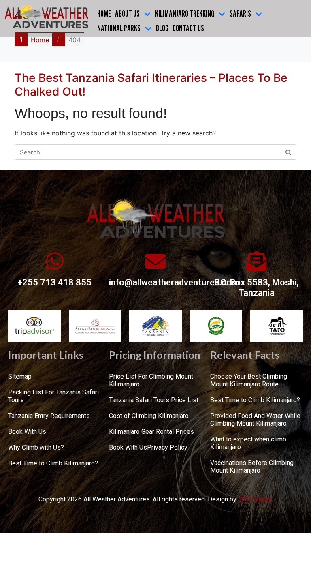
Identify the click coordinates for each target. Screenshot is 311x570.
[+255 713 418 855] (55, 261)
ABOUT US (127, 13)
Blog (162, 28)
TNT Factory (255, 499)
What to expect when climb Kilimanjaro (248, 443)
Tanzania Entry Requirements (49, 416)
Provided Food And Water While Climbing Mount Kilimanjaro (255, 419)
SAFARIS (240, 13)
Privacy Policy (167, 447)
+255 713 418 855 (54, 282)
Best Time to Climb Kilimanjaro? (53, 463)
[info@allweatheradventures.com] (155, 261)
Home (104, 13)
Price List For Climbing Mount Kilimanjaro (151, 380)
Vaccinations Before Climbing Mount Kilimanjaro (252, 466)
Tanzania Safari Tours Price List (153, 400)
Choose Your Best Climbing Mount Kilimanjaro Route (248, 380)
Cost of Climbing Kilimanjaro (149, 416)
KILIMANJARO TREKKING (184, 13)
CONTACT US (188, 28)
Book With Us (27, 431)
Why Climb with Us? (36, 447)
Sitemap (20, 376)
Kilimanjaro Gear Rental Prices (151, 431)
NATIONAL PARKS (119, 28)
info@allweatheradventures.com (174, 282)
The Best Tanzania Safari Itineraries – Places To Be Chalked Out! (151, 85)
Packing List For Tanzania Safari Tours (53, 396)
